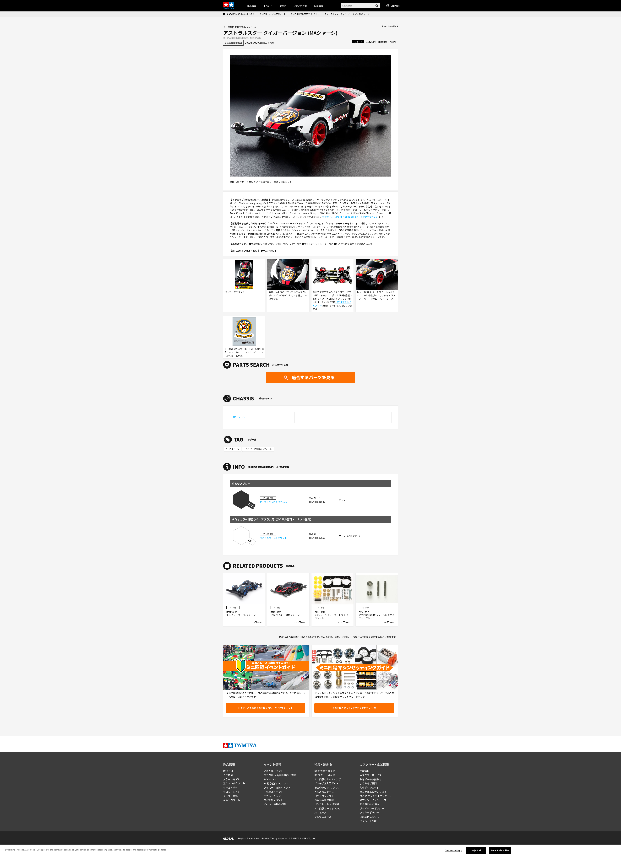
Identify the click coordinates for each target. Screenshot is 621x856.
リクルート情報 (368, 821)
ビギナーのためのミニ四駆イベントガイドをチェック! (265, 708)
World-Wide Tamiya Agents (272, 838)
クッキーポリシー (369, 812)
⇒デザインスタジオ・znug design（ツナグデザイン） (350, 216)
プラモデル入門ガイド (326, 783)
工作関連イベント (273, 791)
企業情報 (364, 771)
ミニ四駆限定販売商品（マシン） (305, 14)
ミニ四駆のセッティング (327, 779)
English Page (245, 838)
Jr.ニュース (320, 812)
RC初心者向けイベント (276, 783)
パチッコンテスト (324, 796)
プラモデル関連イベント (277, 787)
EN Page (395, 5)
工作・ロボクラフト (234, 783)
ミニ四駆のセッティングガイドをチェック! (354, 708)
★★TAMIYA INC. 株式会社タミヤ (240, 14)
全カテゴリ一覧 (231, 800)
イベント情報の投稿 (275, 804)
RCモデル (228, 771)
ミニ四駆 (263, 14)
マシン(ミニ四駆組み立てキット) (258, 449)
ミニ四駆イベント (273, 771)
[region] (310, 850)
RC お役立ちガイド (324, 771)
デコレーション (231, 791)
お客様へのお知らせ (370, 779)
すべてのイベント (273, 800)
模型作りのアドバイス (326, 787)
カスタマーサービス (370, 775)
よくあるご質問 (368, 783)
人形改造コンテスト (325, 791)
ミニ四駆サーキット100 (327, 808)
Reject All (476, 850)
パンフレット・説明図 (326, 804)
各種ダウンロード (369, 787)
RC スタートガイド (324, 775)
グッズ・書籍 (230, 796)
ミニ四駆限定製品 (233, 42)
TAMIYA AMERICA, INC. (303, 838)
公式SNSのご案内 (369, 804)
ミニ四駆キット (279, 14)
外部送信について (369, 816)
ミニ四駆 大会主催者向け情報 (280, 775)
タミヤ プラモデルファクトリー (377, 796)
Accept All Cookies (500, 850)
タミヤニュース (322, 816)
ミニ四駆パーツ (232, 449)
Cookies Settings (453, 850)
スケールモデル (231, 779)
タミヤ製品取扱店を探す (373, 791)
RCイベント (270, 779)
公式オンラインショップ (373, 800)
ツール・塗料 (230, 787)
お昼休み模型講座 (324, 800)
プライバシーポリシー (372, 808)
